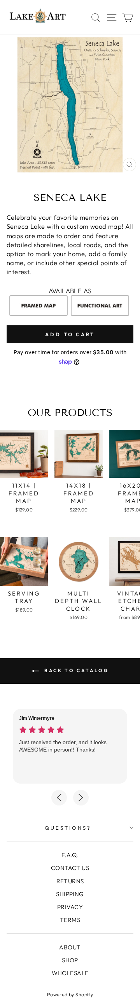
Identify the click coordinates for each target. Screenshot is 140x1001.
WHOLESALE (70, 973)
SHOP (70, 960)
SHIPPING (70, 894)
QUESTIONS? (68, 828)
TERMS (70, 920)
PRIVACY (70, 907)
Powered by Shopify (70, 994)
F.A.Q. (70, 855)
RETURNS (70, 881)
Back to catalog (75, 670)
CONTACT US (70, 868)
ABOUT (69, 947)
